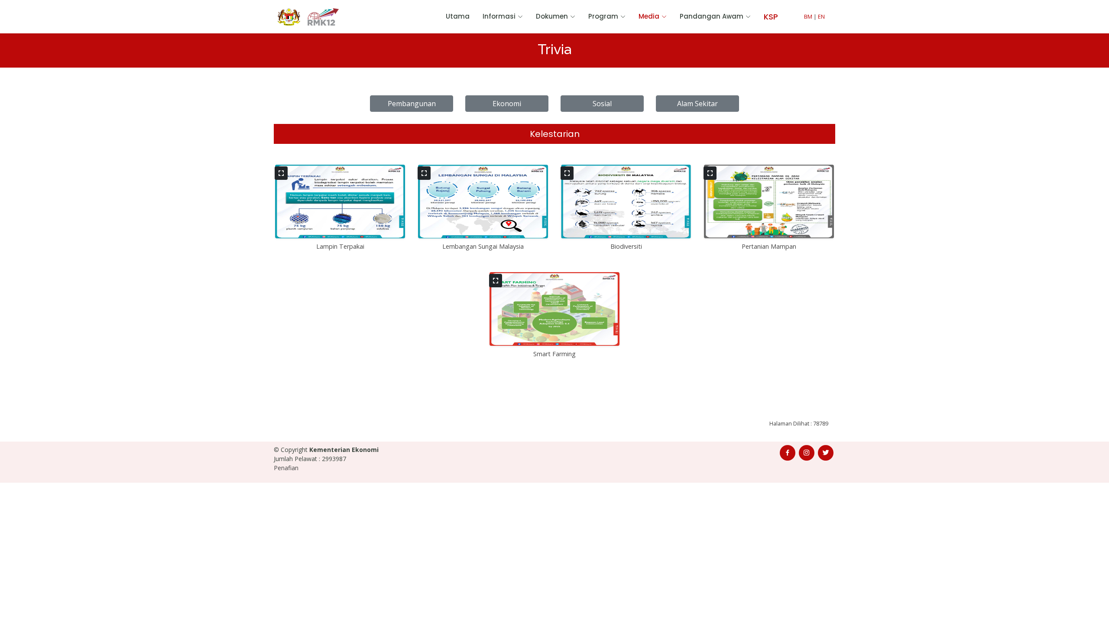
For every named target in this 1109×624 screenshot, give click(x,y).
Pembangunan (412, 103)
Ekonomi (507, 103)
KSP (771, 16)
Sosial (602, 103)
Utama (458, 16)
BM (808, 16)
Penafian (286, 468)
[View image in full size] (281, 173)
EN (821, 16)
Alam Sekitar (697, 103)
